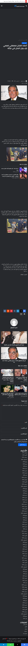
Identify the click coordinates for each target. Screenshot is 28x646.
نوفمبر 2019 (24, 607)
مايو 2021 (25, 573)
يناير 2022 (25, 555)
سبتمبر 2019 (24, 611)
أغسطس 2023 (24, 513)
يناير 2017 (25, 618)
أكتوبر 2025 (24, 455)
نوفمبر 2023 (24, 506)
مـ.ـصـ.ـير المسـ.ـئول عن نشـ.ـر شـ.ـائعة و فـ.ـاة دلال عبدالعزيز (21, 393)
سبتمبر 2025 (24, 457)
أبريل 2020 (25, 602)
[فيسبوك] (24, 311)
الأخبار (26, 626)
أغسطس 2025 (24, 459)
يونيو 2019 (25, 616)
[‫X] (21, 311)
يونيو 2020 (25, 598)
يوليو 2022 (25, 542)
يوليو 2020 (25, 596)
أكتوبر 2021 (24, 562)
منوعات (25, 631)
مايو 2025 (25, 466)
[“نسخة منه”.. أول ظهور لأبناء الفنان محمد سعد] (23, 170)
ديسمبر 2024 (24, 477)
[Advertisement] (14, 24)
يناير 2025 (25, 475)
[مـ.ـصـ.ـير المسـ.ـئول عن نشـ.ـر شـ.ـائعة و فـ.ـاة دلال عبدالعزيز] (21, 388)
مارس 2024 (24, 497)
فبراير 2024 (24, 499)
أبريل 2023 (25, 522)
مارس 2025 (24, 470)
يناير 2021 (25, 582)
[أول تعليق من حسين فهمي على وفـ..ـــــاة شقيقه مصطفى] (21, 372)
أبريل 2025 (25, 468)
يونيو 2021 (25, 571)
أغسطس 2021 (24, 566)
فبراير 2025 (24, 472)
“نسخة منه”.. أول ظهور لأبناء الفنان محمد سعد (9, 169)
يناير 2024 (25, 502)
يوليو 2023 (25, 515)
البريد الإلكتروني (23, 428)
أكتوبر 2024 (24, 481)
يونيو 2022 (25, 544)
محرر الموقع (23, 81)
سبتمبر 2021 (24, 564)
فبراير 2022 (24, 553)
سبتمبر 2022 (24, 537)
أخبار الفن (20, 40)
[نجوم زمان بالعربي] (19, 6)
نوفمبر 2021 (24, 560)
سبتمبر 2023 (24, 511)
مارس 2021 (24, 578)
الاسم (25, 422)
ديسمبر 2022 (24, 531)
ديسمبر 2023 (24, 504)
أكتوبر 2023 (24, 508)
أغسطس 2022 (24, 540)
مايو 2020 (25, 600)
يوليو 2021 (25, 569)
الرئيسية (24, 40)
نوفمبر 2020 (24, 587)
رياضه (26, 629)
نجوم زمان (25, 633)
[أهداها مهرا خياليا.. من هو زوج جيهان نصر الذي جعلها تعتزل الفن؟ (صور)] (7, 388)
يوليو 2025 (25, 461)
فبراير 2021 (24, 580)
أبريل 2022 (25, 549)
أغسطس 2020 (24, 593)
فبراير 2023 (24, 526)
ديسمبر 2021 (24, 558)
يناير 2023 (25, 528)
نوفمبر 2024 (24, 479)
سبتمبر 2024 (24, 484)
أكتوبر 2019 (24, 609)
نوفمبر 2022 (24, 533)
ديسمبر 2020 (24, 584)
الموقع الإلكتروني (24, 433)
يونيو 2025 (25, 463)
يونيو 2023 (25, 517)
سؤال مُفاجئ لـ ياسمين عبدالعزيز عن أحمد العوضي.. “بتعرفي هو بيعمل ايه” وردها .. (10, 175)
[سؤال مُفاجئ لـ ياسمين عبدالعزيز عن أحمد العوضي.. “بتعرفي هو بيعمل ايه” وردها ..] (23, 176)
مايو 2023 (25, 519)
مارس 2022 (24, 551)
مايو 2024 (25, 493)
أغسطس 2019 (24, 614)
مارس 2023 (24, 524)
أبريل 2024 (25, 495)
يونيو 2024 (25, 490)
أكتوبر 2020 (24, 589)
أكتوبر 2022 (24, 535)
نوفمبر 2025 (24, 452)
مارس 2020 (24, 605)
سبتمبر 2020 (24, 591)
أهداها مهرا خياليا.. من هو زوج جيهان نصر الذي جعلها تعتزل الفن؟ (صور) (7, 394)
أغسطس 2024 (24, 486)
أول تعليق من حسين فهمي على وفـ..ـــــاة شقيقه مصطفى (21, 379)
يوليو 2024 (25, 488)
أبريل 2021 (25, 575)
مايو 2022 (25, 546)
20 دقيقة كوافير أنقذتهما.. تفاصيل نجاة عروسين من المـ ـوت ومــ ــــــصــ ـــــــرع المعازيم (7, 379)
